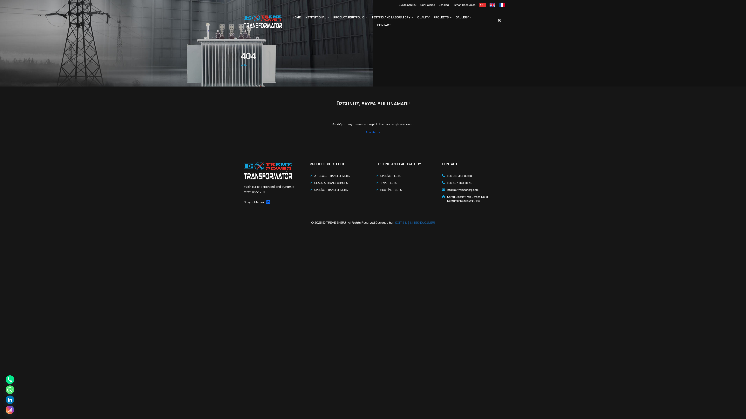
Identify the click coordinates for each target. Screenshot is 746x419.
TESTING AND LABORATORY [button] (390, 17)
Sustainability (408, 5)
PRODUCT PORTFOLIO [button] (348, 17)
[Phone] (10, 379)
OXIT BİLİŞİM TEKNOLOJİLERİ (415, 223)
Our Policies (427, 5)
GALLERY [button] (462, 17)
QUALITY (423, 17)
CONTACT (384, 25)
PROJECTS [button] (441, 17)
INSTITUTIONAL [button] (315, 17)
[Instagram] (10, 410)
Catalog (444, 5)
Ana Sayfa (373, 132)
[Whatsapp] (10, 389)
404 (244, 65)
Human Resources (464, 5)
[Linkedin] (10, 400)
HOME (297, 17)
